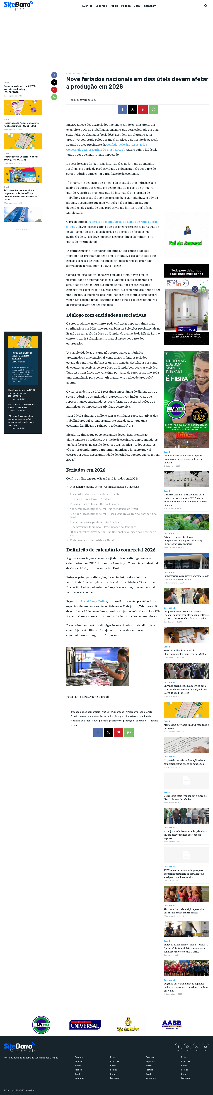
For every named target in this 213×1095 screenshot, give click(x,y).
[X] (54, 82)
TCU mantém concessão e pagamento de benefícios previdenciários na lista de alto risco (21, 195)
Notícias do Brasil (80, 720)
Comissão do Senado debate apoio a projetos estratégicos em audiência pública (183, 459)
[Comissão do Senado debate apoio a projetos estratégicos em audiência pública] (186, 440)
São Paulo (141, 720)
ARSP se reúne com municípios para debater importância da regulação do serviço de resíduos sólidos (184, 873)
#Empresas (117, 711)
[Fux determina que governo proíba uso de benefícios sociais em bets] (186, 561)
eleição (98, 716)
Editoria (76, 73)
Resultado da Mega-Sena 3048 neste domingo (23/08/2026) (21, 124)
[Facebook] (54, 75)
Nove (95, 720)
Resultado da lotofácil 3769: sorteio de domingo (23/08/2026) (20, 88)
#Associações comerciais (85, 711)
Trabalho (153, 720)
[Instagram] (187, 1047)
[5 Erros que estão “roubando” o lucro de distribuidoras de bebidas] (186, 780)
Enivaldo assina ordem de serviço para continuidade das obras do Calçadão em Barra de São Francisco (185, 689)
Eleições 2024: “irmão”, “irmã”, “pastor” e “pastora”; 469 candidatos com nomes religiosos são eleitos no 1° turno (186, 948)
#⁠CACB (106, 711)
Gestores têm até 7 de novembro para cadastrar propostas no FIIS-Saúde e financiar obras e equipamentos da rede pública (185, 499)
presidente (115, 720)
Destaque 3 (169, 572)
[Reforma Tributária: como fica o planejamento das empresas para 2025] (186, 635)
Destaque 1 (169, 682)
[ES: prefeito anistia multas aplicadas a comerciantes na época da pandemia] (186, 745)
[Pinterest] (54, 90)
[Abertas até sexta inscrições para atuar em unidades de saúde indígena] (186, 894)
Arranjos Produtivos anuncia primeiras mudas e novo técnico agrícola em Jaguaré (185, 834)
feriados (109, 716)
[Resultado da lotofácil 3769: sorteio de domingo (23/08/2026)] (23, 107)
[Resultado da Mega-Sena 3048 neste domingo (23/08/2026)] (23, 141)
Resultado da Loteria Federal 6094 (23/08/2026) (21, 158)
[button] (205, 5)
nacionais (145, 716)
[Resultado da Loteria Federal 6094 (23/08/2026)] (23, 175)
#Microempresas (135, 711)
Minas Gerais (131, 716)
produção (128, 720)
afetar (149, 711)
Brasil (6, 82)
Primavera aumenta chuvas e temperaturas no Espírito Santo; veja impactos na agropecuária (183, 540)
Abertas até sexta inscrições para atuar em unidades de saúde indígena (185, 910)
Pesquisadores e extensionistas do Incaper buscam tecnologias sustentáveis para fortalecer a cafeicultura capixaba (186, 615)
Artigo (167, 792)
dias (90, 716)
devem (83, 716)
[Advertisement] (106, 36)
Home (68, 73)
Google (119, 716)
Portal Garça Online (94, 601)
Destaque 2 (170, 533)
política (103, 720)
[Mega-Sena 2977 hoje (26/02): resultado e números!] (186, 710)
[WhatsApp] (54, 97)
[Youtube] (205, 1047)
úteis (74, 724)
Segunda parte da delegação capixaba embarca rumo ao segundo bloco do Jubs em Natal (186, 987)
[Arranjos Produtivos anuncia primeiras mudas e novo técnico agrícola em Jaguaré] (186, 816)
